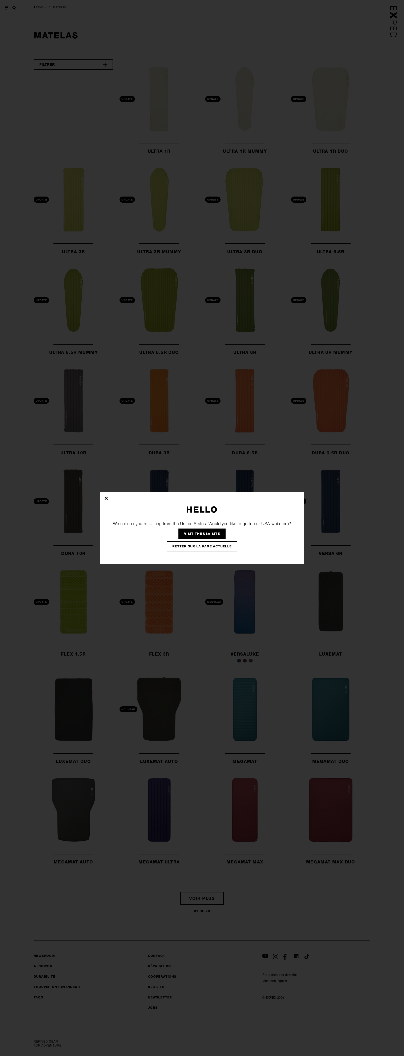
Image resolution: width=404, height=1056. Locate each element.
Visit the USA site (202, 533)
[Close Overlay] (106, 498)
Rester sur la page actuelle (201, 546)
